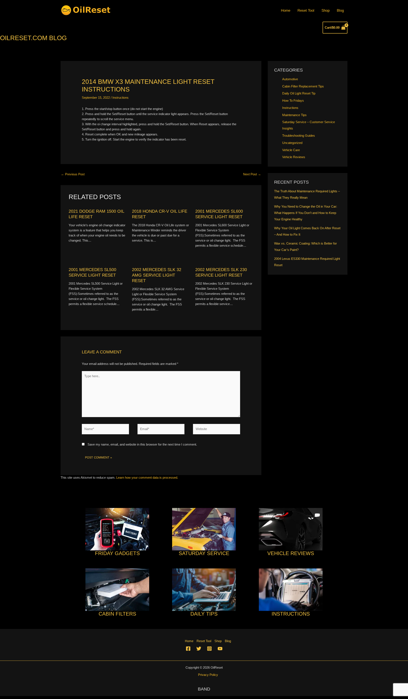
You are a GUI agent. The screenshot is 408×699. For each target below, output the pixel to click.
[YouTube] (220, 648)
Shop (326, 10)
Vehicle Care (291, 150)
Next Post (252, 174)
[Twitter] (198, 648)
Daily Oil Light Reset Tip (298, 93)
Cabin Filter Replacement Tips (303, 86)
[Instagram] (209, 648)
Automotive (290, 79)
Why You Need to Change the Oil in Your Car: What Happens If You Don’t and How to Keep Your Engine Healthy (305, 213)
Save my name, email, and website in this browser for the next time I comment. (142, 444)
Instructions (120, 97)
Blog (340, 10)
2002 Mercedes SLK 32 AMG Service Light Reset (156, 275)
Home (285, 10)
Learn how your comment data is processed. (147, 477)
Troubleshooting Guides (298, 135)
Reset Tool (306, 10)
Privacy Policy (208, 674)
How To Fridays (293, 100)
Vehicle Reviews (293, 157)
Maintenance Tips (294, 115)
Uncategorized (292, 143)
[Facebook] (188, 648)
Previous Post (73, 174)
